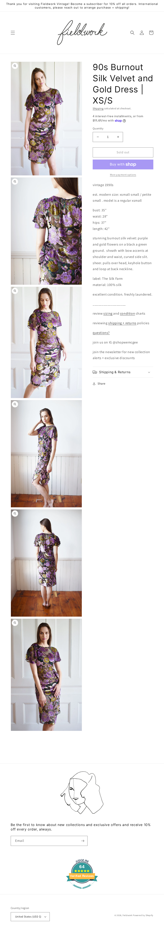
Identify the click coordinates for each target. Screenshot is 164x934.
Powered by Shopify (143, 915)
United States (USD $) (28, 916)
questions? (101, 332)
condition (127, 313)
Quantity (98, 128)
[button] (13, 32)
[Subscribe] (82, 841)
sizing (108, 313)
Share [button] (101, 383)
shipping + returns (122, 323)
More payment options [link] (123, 174)
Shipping (98, 108)
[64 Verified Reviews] (82, 891)
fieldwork (127, 915)
